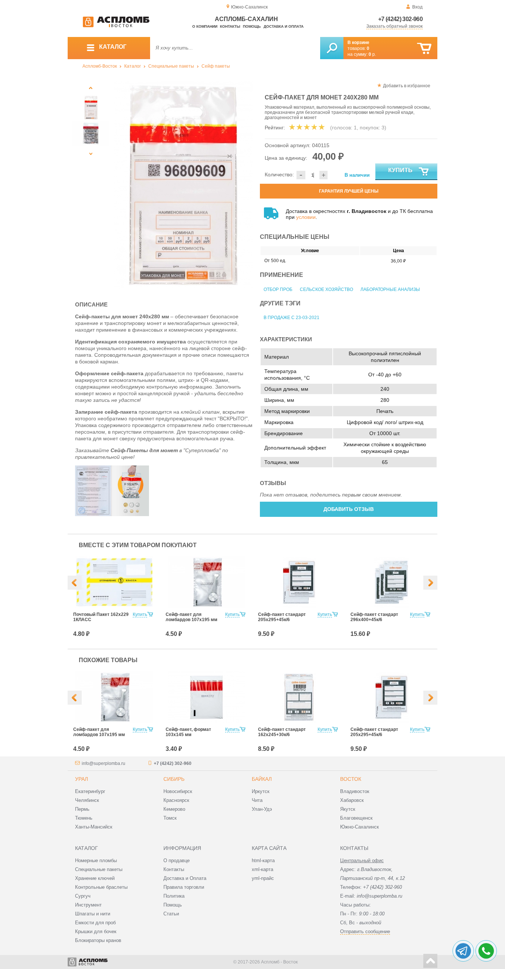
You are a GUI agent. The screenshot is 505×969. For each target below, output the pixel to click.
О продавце (176, 860)
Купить (400, 170)
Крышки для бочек (95, 931)
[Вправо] (430, 583)
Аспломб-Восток (99, 66)
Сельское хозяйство (326, 289)
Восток (350, 779)
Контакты (230, 26)
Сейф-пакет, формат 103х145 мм (188, 732)
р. (372, 54)
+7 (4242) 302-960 (400, 19)
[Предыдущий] (90, 87)
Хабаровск (352, 800)
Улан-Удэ (262, 809)
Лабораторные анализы (390, 289)
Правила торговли (183, 887)
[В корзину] (424, 48)
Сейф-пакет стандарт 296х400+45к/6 (374, 617)
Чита (257, 800)
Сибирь (173, 779)
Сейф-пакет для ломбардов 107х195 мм (191, 617)
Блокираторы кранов (98, 940)
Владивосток (354, 791)
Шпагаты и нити (92, 914)
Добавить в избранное (406, 85)
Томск (170, 818)
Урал (81, 779)
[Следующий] (90, 153)
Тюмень (83, 818)
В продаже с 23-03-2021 (291, 317)
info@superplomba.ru (103, 763)
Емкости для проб (95, 922)
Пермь (82, 809)
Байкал (262, 779)
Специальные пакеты (171, 66)
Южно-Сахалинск (359, 827)
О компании (204, 26)
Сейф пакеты (215, 66)
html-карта (263, 860)
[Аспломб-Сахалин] (116, 25)
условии (306, 217)
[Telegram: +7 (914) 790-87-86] (463, 951)
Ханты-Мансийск (93, 827)
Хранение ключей (95, 878)
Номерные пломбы (96, 860)
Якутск (347, 809)
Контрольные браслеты (101, 887)
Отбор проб (278, 289)
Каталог (132, 66)
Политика (173, 896)
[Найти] (331, 48)
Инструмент (88, 905)
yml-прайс (263, 878)
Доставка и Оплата (184, 878)
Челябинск (87, 800)
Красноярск (176, 800)
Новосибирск (177, 791)
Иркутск (261, 791)
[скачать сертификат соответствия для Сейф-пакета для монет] (93, 514)
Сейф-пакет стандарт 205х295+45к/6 (282, 617)
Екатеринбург (90, 791)
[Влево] (75, 583)
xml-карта (262, 869)
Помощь (252, 26)
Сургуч (83, 896)
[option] (183, 185)
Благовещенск (356, 818)
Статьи (171, 914)
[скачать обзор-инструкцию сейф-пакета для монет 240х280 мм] (130, 514)
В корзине (358, 42)
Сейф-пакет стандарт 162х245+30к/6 (282, 732)
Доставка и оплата (284, 26)
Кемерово (174, 809)
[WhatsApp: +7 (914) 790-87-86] (486, 951)
